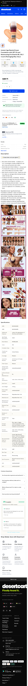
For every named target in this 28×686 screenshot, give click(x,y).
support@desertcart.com (12, 649)
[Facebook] (10, 610)
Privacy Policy (6, 678)
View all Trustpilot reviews (13, 532)
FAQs (4, 683)
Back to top (13, 579)
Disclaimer (5, 680)
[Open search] (18, 9)
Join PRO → (4, 137)
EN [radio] (11, 5)
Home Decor (10, 13)
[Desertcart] (6, 9)
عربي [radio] (14, 5)
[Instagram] (3, 610)
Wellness (3, 13)
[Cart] (24, 9)
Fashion (17, 13)
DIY (25, 13)
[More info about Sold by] (19, 95)
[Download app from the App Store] (17, 671)
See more (3, 150)
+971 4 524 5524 (10, 655)
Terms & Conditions (8, 675)
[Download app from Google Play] (7, 671)
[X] (6, 610)
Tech (22, 13)
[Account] (21, 9)
